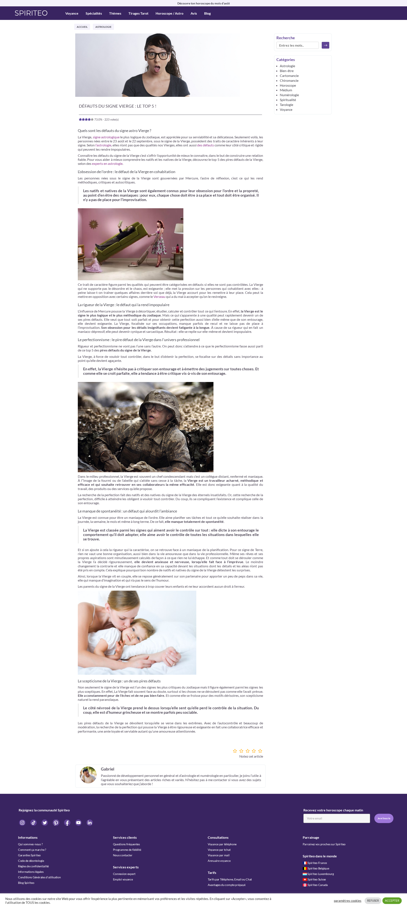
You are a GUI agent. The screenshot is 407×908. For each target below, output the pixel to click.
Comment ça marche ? (32, 849)
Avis (194, 13)
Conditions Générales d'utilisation (39, 877)
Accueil (82, 26)
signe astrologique (106, 137)
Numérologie (289, 95)
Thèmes (115, 13)
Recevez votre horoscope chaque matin (333, 810)
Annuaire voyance (219, 860)
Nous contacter (122, 855)
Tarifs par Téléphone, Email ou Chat (230, 879)
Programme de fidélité (127, 849)
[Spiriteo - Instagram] (22, 822)
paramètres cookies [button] (347, 900)
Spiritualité (288, 100)
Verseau (159, 296)
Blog (207, 13)
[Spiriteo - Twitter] (45, 822)
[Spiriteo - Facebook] (67, 822)
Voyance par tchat (219, 849)
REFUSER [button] (373, 900)
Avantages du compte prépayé (226, 885)
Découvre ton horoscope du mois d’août (203, 3)
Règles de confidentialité (33, 866)
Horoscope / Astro (169, 13)
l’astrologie (103, 145)
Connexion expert (124, 874)
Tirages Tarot (138, 13)
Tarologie (286, 105)
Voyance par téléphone (222, 844)
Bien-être (287, 71)
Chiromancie (289, 80)
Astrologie (103, 26)
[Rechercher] (325, 45)
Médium (286, 90)
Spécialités (94, 13)
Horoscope (288, 85)
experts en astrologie (107, 163)
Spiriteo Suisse (317, 879)
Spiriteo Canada (318, 885)
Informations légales (30, 871)
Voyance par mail (219, 855)
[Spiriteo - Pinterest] (56, 822)
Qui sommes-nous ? (30, 844)
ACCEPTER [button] (392, 900)
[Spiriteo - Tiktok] (33, 822)
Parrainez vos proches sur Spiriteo (324, 844)
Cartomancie (289, 76)
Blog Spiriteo (26, 882)
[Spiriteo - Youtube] (78, 822)
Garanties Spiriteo (29, 855)
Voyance (71, 13)
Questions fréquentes (126, 844)
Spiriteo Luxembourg (320, 874)
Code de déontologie (31, 860)
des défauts (205, 145)
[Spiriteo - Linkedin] (89, 822)
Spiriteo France (317, 863)
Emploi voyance (123, 879)
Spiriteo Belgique (318, 868)
